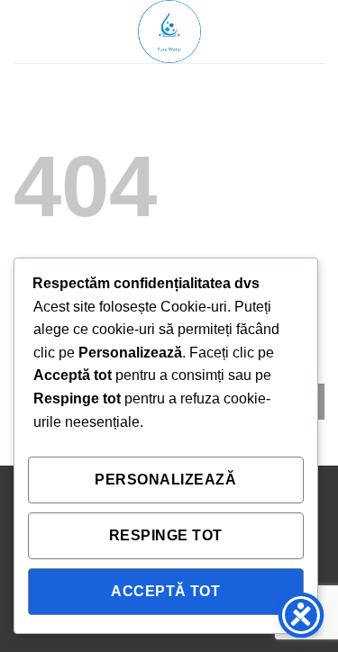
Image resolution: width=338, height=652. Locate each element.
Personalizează (165, 479)
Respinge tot (166, 535)
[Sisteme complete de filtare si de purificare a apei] (169, 31)
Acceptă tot (165, 591)
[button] (24, 31)
